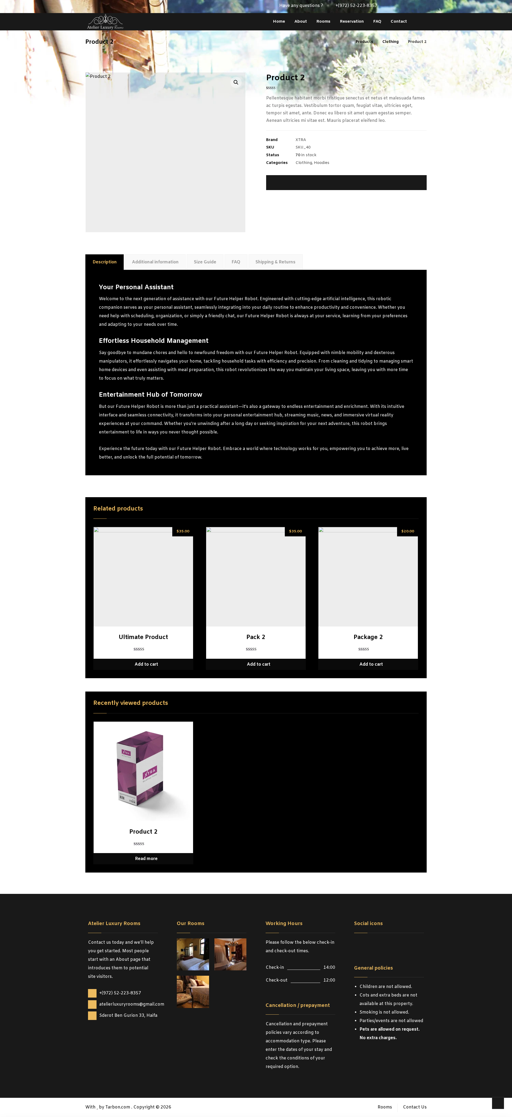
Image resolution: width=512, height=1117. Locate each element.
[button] (236, 82)
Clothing (303, 163)
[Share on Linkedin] (375, 182)
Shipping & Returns (275, 262)
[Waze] (422, 6)
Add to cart (146, 664)
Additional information (155, 262)
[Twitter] (397, 6)
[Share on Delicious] (356, 182)
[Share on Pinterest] (317, 182)
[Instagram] (405, 6)
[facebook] (359, 943)
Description (105, 262)
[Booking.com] (391, 943)
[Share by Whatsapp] (395, 182)
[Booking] (414, 6)
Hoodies (321, 163)
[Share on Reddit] (337, 182)
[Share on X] (298, 182)
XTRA (300, 140)
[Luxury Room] (230, 954)
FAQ (235, 262)
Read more (146, 859)
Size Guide (205, 262)
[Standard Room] (193, 992)
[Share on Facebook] (278, 182)
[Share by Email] (414, 182)
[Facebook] (388, 6)
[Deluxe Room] (193, 954)
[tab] (104, 262)
